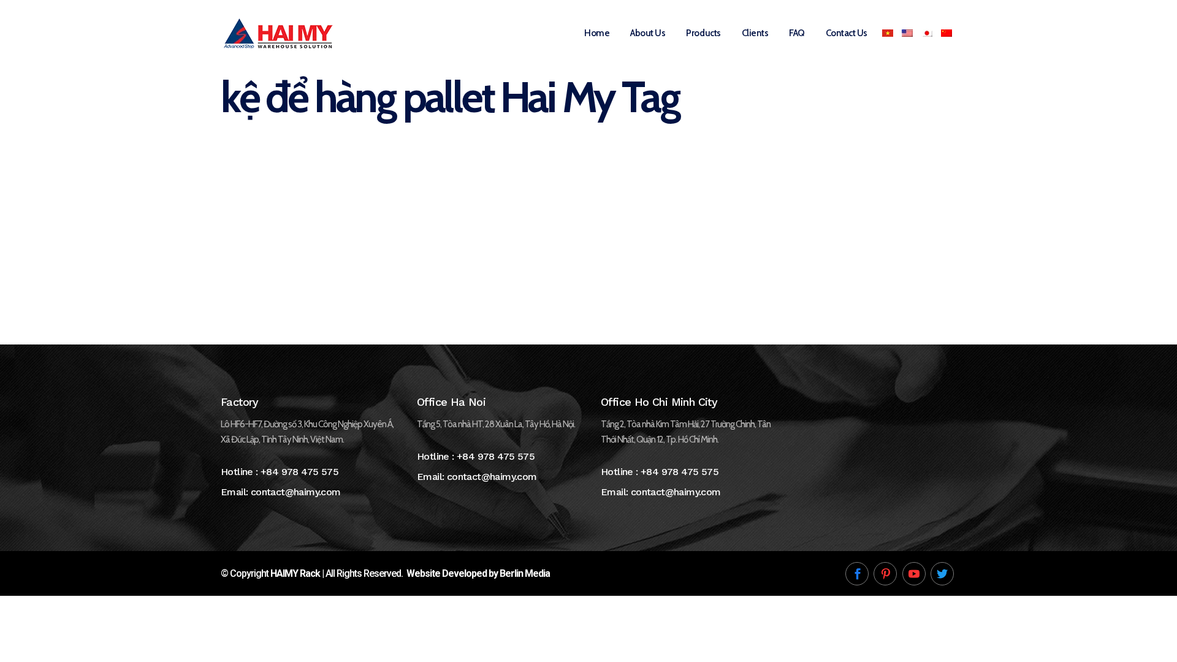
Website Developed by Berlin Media (478, 573)
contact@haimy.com (296, 492)
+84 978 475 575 (299, 471)
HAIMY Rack (295, 573)
